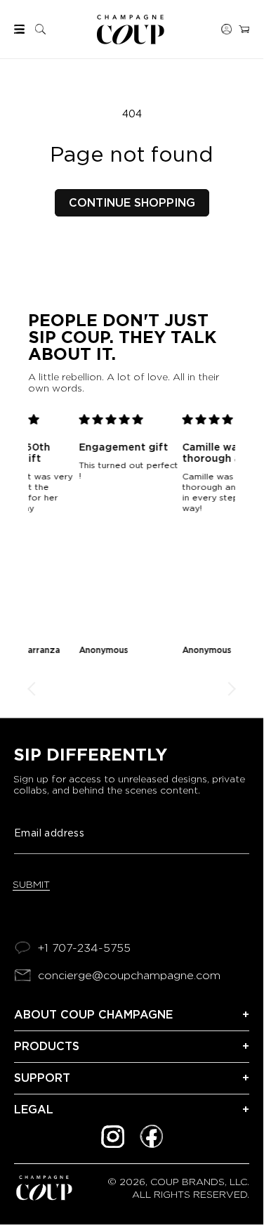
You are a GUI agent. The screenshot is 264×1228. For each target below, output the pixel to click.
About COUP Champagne (93, 1014)
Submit (31, 884)
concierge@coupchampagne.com (129, 975)
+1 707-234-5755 (84, 948)
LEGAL (33, 1109)
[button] (19, 29)
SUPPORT (42, 1078)
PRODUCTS (46, 1046)
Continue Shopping (132, 202)
